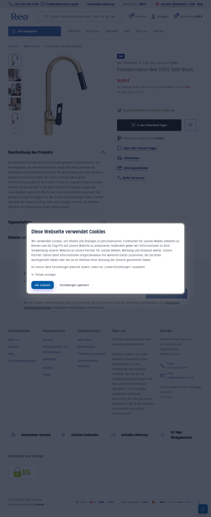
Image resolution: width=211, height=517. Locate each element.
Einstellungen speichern (74, 285)
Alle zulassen (42, 285)
